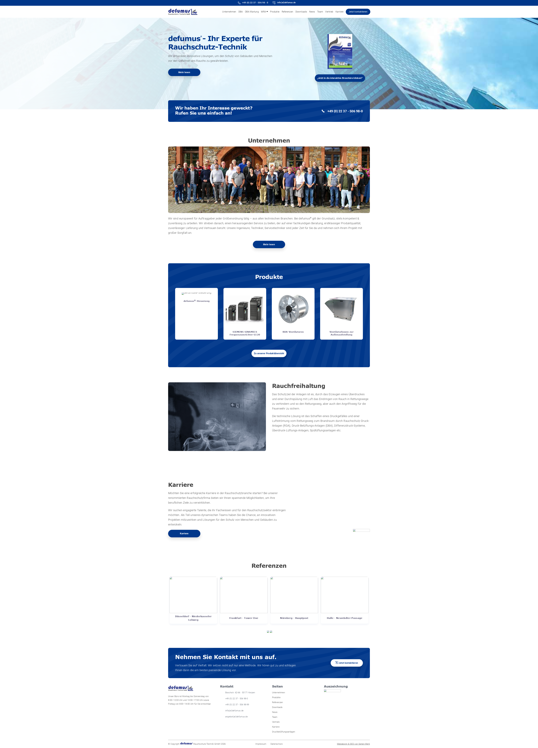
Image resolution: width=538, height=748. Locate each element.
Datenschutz (277, 744)
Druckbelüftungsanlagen (283, 731)
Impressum (260, 744)
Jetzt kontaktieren (358, 11)
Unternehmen (229, 11)
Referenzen (287, 11)
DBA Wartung (252, 11)
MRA (263, 11)
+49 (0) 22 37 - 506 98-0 (345, 111)
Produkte (274, 11)
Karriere (340, 11)
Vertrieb (329, 11)
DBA (240, 11)
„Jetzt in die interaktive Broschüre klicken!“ (340, 78)
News (312, 11)
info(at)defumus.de (286, 2)
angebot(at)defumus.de (236, 716)
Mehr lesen (184, 72)
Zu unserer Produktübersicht (269, 353)
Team (320, 11)
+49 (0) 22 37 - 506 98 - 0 (255, 2)
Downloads (301, 11)
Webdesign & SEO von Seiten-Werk (353, 744)
